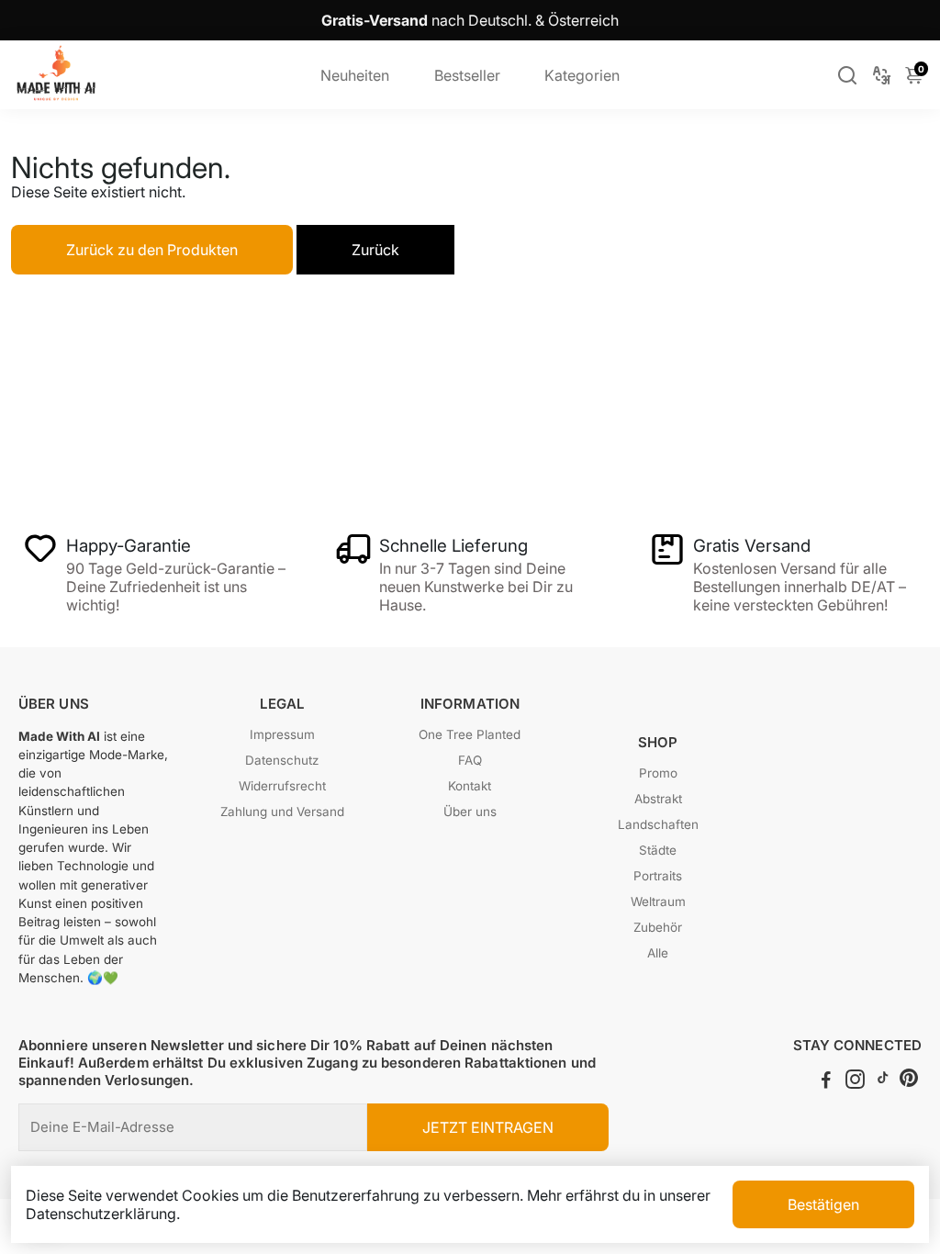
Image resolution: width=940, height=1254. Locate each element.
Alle (657, 953)
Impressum (282, 734)
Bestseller (467, 75)
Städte (658, 850)
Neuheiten (354, 75)
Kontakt (469, 785)
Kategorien (582, 75)
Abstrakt (658, 798)
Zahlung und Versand (282, 811)
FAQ (470, 760)
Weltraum (658, 901)
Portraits (657, 875)
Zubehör (657, 927)
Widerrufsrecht (282, 785)
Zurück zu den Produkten (152, 250)
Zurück (375, 250)
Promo (658, 773)
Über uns (470, 811)
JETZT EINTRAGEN (488, 1127)
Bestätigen (823, 1204)
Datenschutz (282, 760)
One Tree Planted (469, 734)
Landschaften (658, 824)
